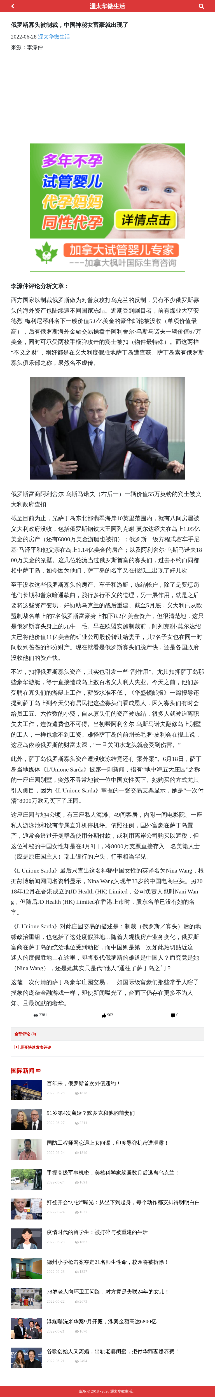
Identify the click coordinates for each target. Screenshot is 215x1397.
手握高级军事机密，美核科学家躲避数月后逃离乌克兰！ (113, 1173)
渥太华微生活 (54, 37)
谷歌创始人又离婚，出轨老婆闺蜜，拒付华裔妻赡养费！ (113, 1351)
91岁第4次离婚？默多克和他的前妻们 (91, 1113)
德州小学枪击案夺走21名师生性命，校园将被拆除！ (108, 1262)
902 (109, 1015)
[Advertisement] (107, 95)
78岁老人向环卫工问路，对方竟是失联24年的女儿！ (108, 1292)
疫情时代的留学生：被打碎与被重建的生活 (97, 1232)
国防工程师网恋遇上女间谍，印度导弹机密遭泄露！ (108, 1143)
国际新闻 (23, 1070)
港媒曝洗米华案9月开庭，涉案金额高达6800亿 (101, 1321)
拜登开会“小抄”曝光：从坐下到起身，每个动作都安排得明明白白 (123, 1202)
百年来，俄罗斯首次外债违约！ (84, 1083)
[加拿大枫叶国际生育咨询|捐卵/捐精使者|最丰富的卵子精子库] (107, 207)
